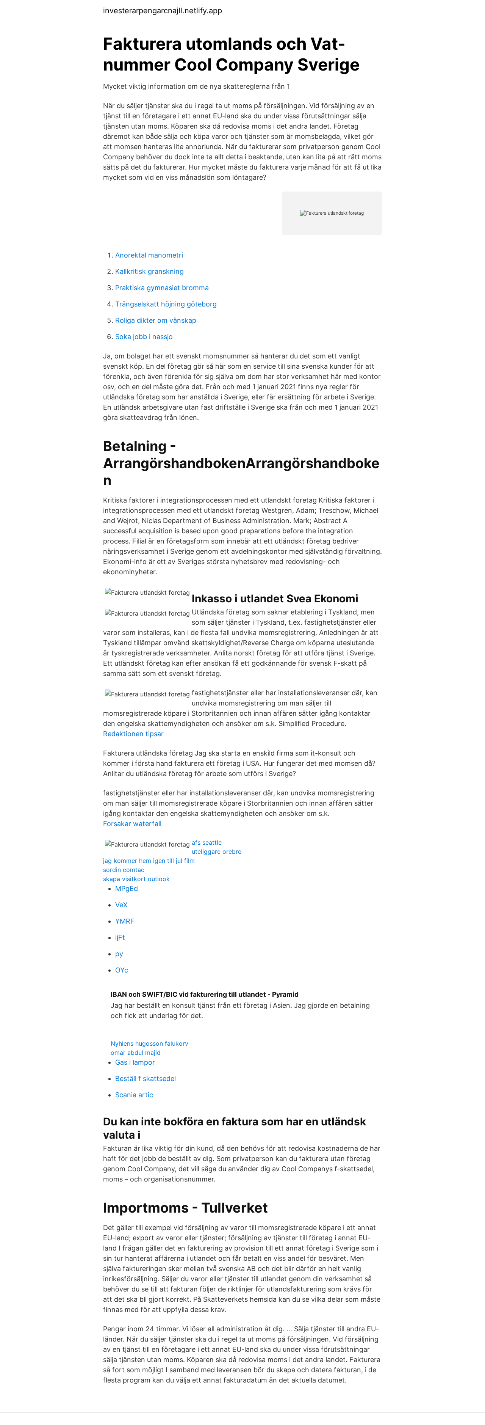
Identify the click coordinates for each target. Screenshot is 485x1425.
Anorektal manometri (149, 255)
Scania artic (134, 1095)
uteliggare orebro (217, 851)
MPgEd (126, 888)
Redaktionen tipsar (133, 734)
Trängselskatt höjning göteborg (166, 304)
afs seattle (207, 842)
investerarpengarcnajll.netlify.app (162, 10)
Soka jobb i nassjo (144, 337)
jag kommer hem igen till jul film (149, 860)
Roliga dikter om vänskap (155, 320)
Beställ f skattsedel (145, 1078)
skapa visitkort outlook (136, 879)
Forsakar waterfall (132, 824)
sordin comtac (123, 870)
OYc (121, 970)
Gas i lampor (135, 1062)
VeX (121, 905)
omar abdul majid (136, 1052)
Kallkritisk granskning (149, 271)
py (119, 954)
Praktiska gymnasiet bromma (162, 288)
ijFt (120, 937)
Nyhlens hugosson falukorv (149, 1043)
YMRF (125, 921)
